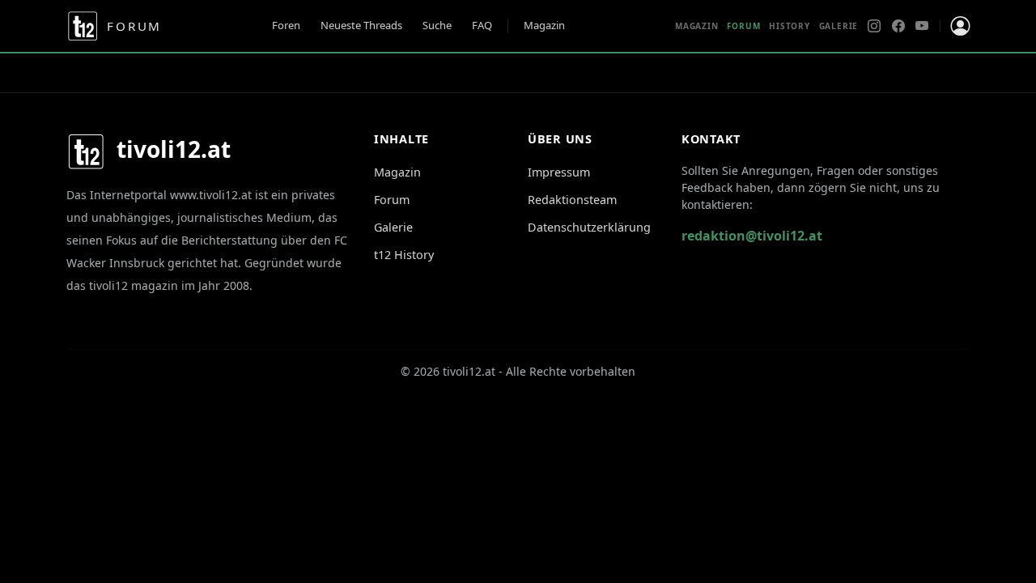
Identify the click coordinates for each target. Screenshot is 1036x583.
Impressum (559, 172)
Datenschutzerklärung (589, 227)
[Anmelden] (960, 26)
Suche (437, 25)
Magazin (544, 25)
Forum (392, 199)
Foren (286, 25)
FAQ (482, 25)
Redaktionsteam (572, 199)
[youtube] (921, 25)
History (789, 26)
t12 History (404, 254)
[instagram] (874, 25)
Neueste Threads (361, 25)
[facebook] (898, 25)
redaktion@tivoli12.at (751, 236)
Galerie (839, 26)
